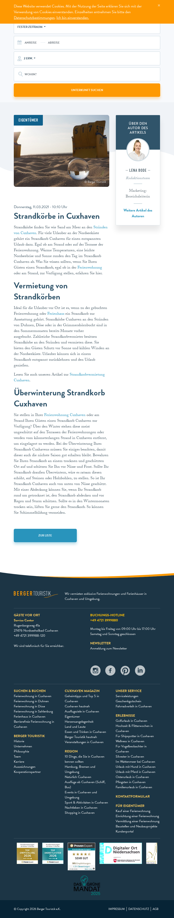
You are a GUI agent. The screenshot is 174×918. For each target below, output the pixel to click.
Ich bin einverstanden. (72, 17)
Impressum (116, 909)
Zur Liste (45, 535)
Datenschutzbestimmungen (34, 17)
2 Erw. (28, 58)
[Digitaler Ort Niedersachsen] (121, 852)
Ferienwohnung (89, 268)
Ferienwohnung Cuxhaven (65, 415)
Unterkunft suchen (87, 90)
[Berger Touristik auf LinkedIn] (140, 672)
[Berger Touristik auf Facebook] (110, 672)
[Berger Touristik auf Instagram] (95, 672)
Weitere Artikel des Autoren (137, 213)
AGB (156, 909)
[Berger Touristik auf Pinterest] (125, 672)
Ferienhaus (55, 314)
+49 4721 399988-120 (29, 635)
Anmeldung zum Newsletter (108, 648)
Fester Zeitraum (30, 27)
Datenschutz (138, 909)
